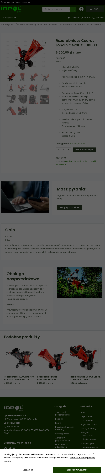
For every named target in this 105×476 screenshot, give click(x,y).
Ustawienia (28, 469)
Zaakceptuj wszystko (77, 469)
